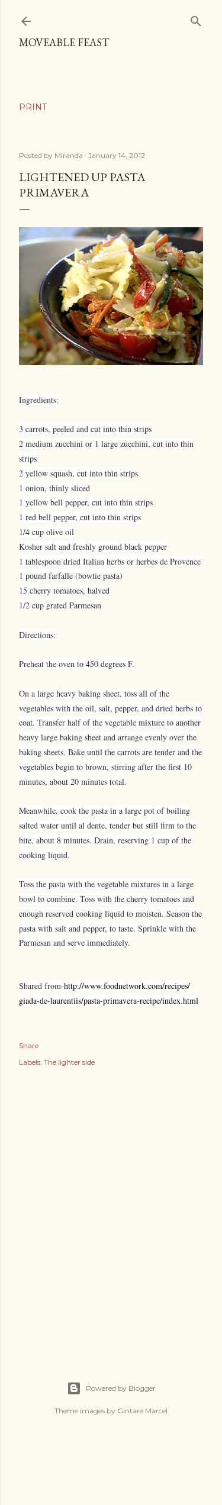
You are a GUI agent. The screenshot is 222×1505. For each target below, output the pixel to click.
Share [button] (28, 1045)
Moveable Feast (64, 42)
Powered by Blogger (121, 1388)
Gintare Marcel (142, 1410)
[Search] (196, 18)
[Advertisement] (111, 1211)
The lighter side (69, 1062)
